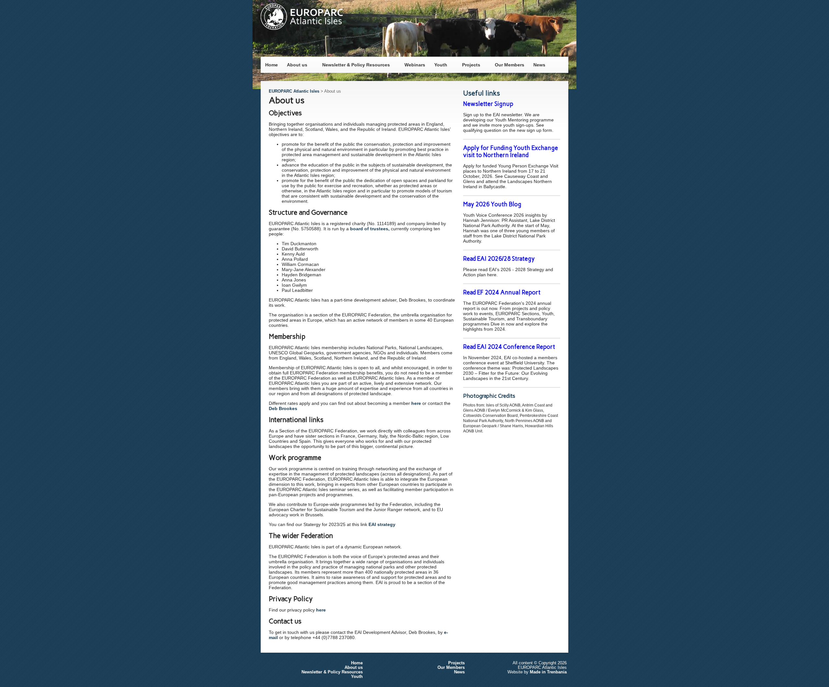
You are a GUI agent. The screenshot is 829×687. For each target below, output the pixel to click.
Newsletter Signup (488, 104)
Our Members (509, 64)
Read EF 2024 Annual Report (501, 292)
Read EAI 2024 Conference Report (509, 346)
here (416, 403)
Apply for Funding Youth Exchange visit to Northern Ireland (510, 151)
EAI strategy (382, 524)
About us (294, 63)
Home (271, 64)
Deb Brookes (283, 408)
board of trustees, (370, 228)
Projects (469, 63)
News (539, 64)
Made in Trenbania (548, 672)
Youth (438, 63)
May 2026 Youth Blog (492, 204)
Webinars (414, 64)
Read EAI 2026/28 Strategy (499, 258)
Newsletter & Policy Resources (354, 63)
